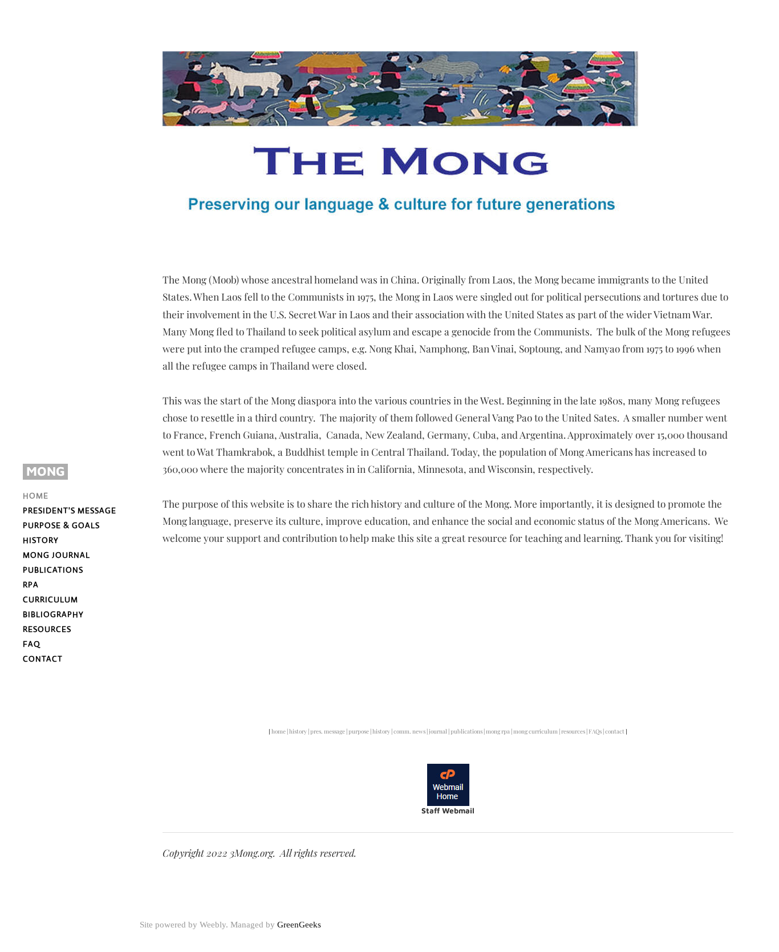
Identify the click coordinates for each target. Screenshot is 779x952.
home (279, 731)
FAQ (31, 644)
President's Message (69, 510)
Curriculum (50, 599)
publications (466, 731)
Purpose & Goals (61, 525)
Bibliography (53, 614)
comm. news (409, 731)
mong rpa (498, 731)
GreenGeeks (299, 924)
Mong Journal (56, 555)
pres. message (327, 731)
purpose (359, 731)
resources (573, 731)
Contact (43, 659)
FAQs (595, 731)
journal (438, 731)
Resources (47, 629)
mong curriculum (535, 731)
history (298, 731)
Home (35, 496)
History (41, 540)
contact (614, 731)
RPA (31, 585)
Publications (53, 570)
